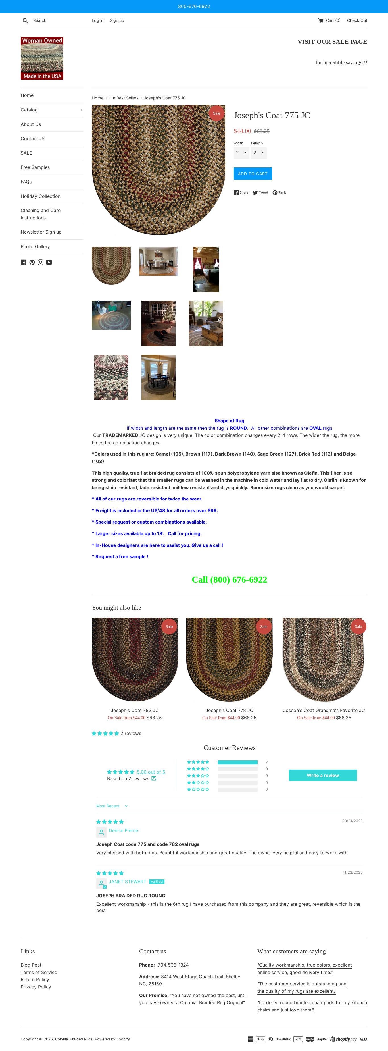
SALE (26, 153)
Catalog (52, 110)
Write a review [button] (323, 775)
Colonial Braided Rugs (74, 1039)
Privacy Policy (36, 987)
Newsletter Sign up (41, 232)
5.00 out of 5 (151, 772)
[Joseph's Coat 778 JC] (229, 661)
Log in (97, 20)
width (238, 143)
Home (27, 95)
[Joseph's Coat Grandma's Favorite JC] (324, 661)
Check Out (357, 20)
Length (257, 143)
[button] (106, 733)
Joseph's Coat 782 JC (135, 710)
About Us (31, 124)
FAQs (26, 181)
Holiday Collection (41, 196)
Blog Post (31, 965)
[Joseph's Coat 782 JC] (135, 661)
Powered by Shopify (112, 1039)
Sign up (117, 20)
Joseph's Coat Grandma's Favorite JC (324, 710)
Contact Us (33, 138)
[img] (110, 821)
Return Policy (35, 979)
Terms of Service (39, 972)
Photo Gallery (35, 246)
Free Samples (35, 167)
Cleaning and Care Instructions (41, 214)
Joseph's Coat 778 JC (229, 710)
